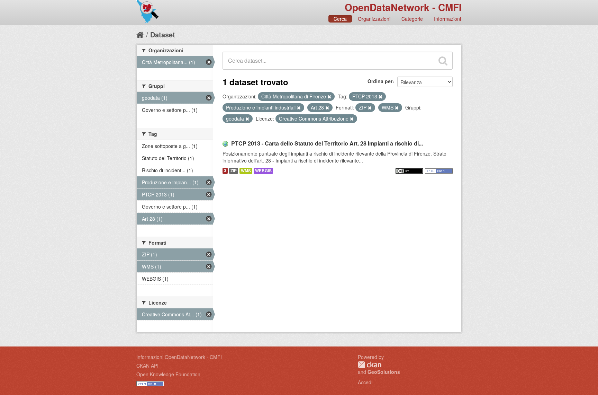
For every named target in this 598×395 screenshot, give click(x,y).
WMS (246, 171)
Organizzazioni (374, 18)
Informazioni (447, 18)
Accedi (365, 382)
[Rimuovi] (329, 96)
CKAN (369, 364)
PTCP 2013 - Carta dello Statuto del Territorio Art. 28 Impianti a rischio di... (327, 143)
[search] (442, 60)
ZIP (233, 171)
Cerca (340, 18)
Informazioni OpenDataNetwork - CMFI (179, 356)
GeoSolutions (384, 371)
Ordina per (380, 81)
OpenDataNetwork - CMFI (403, 7)
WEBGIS (263, 171)
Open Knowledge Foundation (168, 374)
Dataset (162, 34)
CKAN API (147, 365)
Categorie (412, 18)
